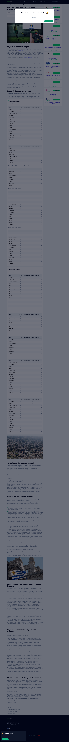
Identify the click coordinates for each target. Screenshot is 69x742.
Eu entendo (5, 739)
